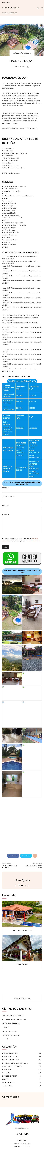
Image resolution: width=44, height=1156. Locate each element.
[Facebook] (16, 885)
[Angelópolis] (22, 948)
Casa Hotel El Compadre (12, 1015)
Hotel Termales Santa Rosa (33, 866)
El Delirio (6, 1027)
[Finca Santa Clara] (22, 982)
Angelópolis (22, 964)
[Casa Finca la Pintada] (22, 914)
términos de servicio (33, 541)
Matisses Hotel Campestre (14, 1019)
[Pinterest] (25, 885)
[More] (35, 856)
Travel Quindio (20, 66)
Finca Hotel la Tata (11, 1035)
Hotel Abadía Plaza (11, 1023)
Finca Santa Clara (22, 998)
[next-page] (7, 1039)
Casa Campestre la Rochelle (9, 866)
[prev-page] (3, 1039)
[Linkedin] (22, 885)
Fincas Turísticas (22, 53)
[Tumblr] (28, 885)
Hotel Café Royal (9, 1031)
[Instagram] (19, 885)
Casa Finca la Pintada (22, 931)
